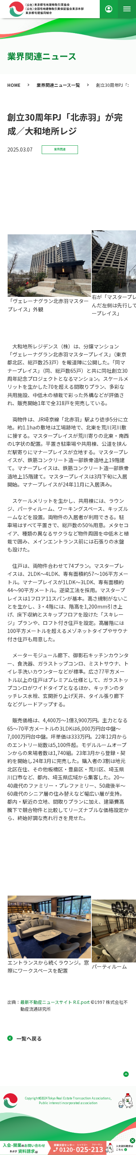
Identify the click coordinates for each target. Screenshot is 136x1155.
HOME (13, 85)
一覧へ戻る (29, 1038)
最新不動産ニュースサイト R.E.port (55, 1002)
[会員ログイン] (108, 9)
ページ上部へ (123, 1074)
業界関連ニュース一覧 (58, 85)
